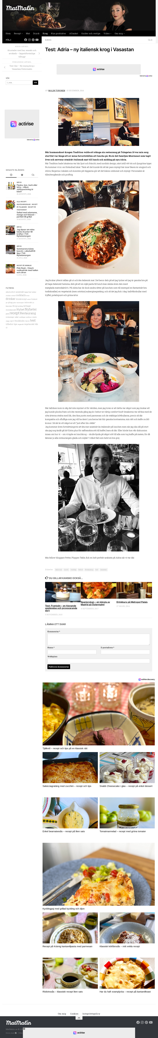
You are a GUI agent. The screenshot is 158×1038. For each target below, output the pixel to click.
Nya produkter (58, 33)
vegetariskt (29, 324)
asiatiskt (20, 292)
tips (15, 324)
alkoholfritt (10, 292)
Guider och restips (90, 33)
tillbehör (9, 324)
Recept (17, 33)
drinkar (10, 298)
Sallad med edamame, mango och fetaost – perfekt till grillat (27, 214)
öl (6, 327)
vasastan (103, 570)
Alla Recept (21, 201)
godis (14, 302)
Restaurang (89, 570)
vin (36, 324)
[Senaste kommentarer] (32, 175)
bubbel (34, 292)
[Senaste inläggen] (11, 175)
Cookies (74, 1013)
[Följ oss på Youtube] (36, 39)
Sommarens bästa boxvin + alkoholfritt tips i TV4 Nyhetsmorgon (26, 252)
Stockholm (19, 320)
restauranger (10, 317)
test (96, 570)
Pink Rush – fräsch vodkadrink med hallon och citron (27, 270)
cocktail (13, 295)
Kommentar (53, 631)
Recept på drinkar (24, 265)
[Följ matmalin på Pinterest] (33, 39)
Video (107, 33)
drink (27, 295)
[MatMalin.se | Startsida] (20, 8)
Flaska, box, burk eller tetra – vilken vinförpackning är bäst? (27, 188)
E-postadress (107, 647)
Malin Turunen (56, 90)
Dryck (36, 33)
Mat (28, 33)
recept (14, 313)
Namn (50, 647)
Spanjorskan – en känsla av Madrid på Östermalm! (95, 603)
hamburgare (20, 302)
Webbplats (52, 656)
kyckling (20, 306)
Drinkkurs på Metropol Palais (132, 602)
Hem (8, 33)
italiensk (58, 570)
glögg (10, 302)
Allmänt (73, 33)
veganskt (21, 324)
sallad (16, 317)
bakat (26, 292)
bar (30, 292)
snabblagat (22, 317)
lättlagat (27, 306)
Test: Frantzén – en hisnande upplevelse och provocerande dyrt (61, 608)
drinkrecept (21, 299)
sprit (12, 321)
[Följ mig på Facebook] (25, 39)
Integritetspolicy (91, 1013)
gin (7, 302)
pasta (7, 314)
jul (33, 302)
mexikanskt (11, 310)
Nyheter (31, 309)
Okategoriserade (24, 204)
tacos (27, 321)
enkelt (29, 299)
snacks (34, 317)
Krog (45, 33)
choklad (8, 295)
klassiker (9, 306)
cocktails (21, 295)
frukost (34, 299)
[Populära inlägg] (22, 175)
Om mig (119, 33)
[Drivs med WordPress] (16, 1033)
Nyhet (80, 570)
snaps (8, 321)
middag (73, 570)
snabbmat (29, 317)
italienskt (28, 302)
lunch (66, 570)
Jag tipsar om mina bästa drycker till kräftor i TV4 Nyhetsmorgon (25, 232)
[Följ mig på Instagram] (29, 39)
